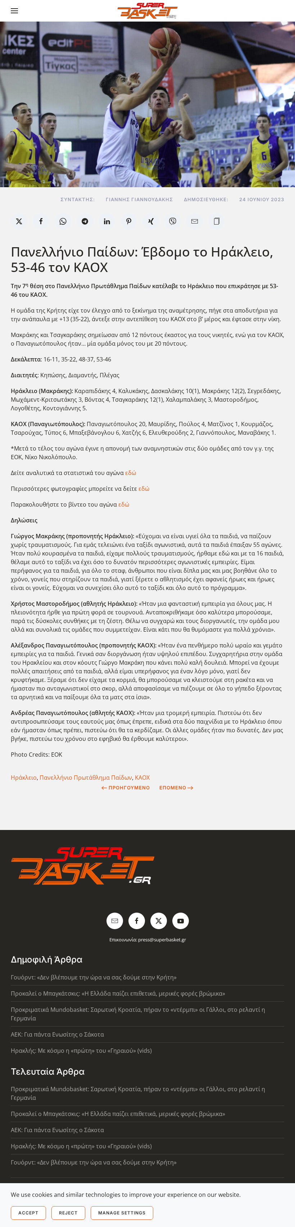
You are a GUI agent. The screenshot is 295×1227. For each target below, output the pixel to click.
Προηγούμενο (129, 787)
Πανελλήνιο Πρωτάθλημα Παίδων (86, 777)
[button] (14, 11)
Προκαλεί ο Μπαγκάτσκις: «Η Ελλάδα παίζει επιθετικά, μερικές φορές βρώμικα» (118, 993)
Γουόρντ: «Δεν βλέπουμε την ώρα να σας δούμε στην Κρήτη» (94, 977)
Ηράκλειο (24, 777)
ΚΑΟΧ (142, 777)
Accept (28, 1213)
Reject (68, 1213)
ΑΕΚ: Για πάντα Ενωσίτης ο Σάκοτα (57, 1034)
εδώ (130, 473)
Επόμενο (172, 787)
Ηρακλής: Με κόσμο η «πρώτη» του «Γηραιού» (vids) (81, 1051)
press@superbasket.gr (162, 939)
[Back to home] (148, 11)
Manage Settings (122, 1213)
